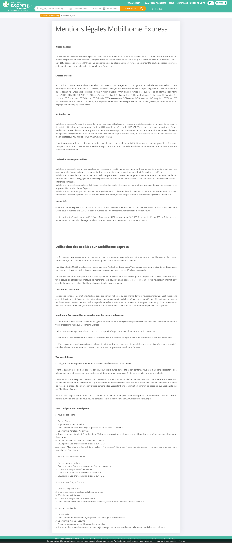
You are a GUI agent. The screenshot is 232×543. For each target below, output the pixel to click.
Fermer (182, 541)
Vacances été (135, 3)
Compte (219, 3)
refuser (98, 541)
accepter (109, 541)
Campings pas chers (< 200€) (159, 3)
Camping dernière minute (191, 3)
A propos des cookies (166, 541)
